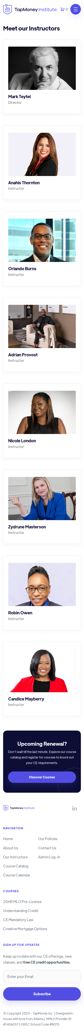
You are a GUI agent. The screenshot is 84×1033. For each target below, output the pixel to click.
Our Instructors (15, 857)
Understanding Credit (20, 911)
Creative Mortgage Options (25, 929)
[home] (30, 9)
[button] (64, 9)
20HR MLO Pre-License (22, 902)
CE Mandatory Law (18, 920)
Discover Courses (42, 777)
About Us (10, 848)
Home (8, 839)
